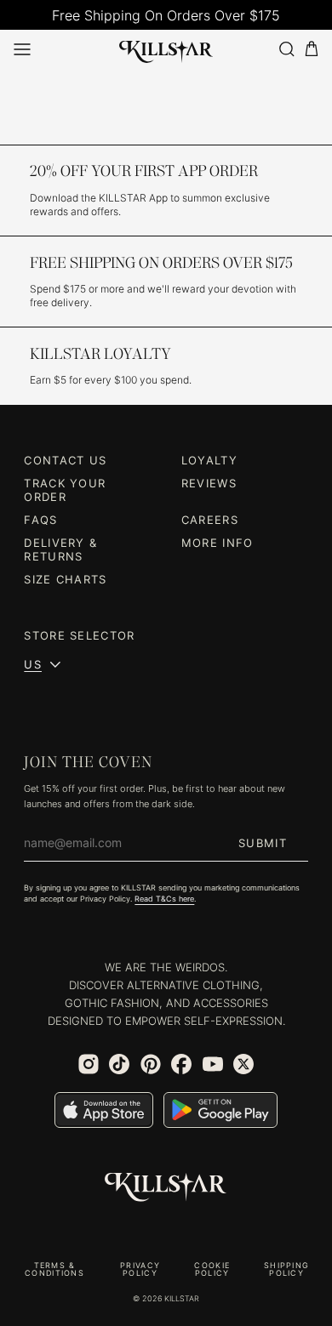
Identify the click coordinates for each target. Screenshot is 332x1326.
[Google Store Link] (220, 1110)
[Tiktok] (119, 1064)
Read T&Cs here (164, 898)
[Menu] (22, 49)
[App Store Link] (103, 1110)
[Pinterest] (150, 1064)
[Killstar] (166, 1187)
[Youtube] (213, 1064)
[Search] (286, 49)
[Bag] (311, 49)
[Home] (166, 48)
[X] (243, 1064)
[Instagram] (88, 1064)
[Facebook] (181, 1064)
